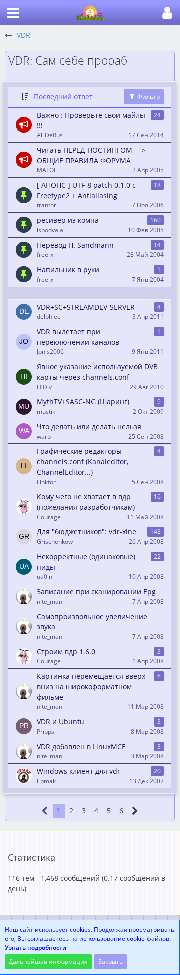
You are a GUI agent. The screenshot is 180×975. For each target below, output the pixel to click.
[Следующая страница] (135, 811)
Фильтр (148, 96)
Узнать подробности (35, 947)
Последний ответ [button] (63, 96)
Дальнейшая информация (48, 961)
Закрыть (110, 961)
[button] (13, 13)
